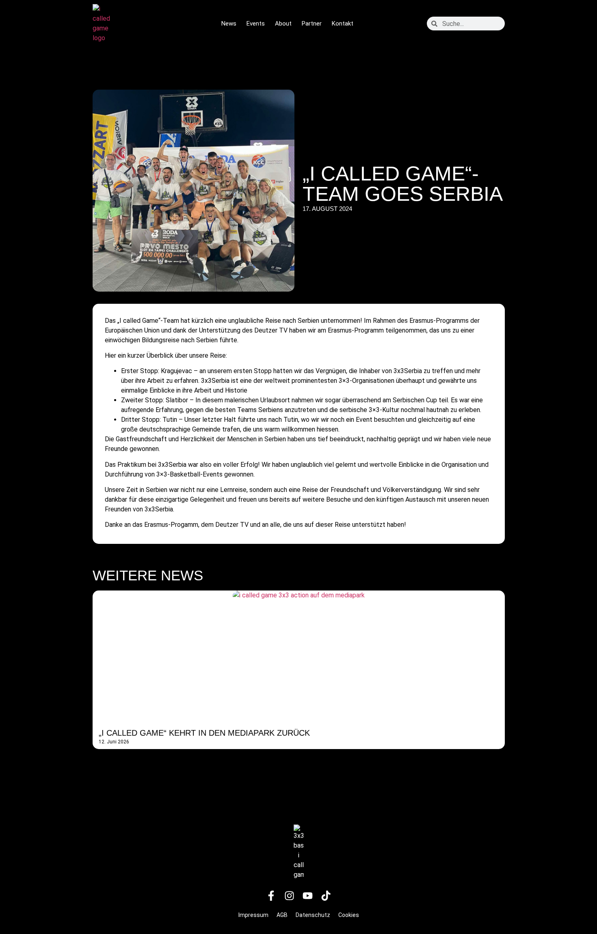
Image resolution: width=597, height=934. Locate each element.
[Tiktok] (326, 896)
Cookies (348, 915)
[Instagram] (289, 896)
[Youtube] (308, 896)
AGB (282, 915)
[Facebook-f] (271, 896)
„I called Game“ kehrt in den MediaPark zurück (204, 732)
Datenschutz (313, 915)
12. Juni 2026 (114, 742)
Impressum (253, 915)
